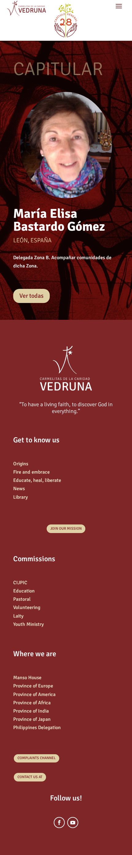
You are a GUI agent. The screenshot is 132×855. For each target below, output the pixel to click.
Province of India (31, 711)
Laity (18, 616)
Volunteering (26, 607)
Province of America (34, 694)
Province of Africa (32, 703)
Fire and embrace (31, 472)
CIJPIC (20, 583)
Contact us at (29, 777)
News (19, 489)
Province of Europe (33, 686)
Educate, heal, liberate (37, 480)
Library (20, 497)
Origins (20, 464)
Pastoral (22, 599)
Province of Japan (32, 719)
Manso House (27, 678)
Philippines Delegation (37, 727)
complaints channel (36, 758)
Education (24, 591)
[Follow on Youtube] (72, 822)
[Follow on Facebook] (59, 822)
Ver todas (31, 296)
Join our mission (66, 528)
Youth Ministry (28, 624)
